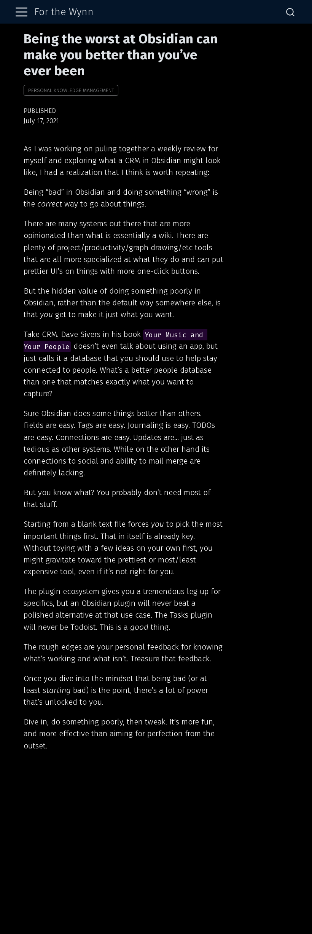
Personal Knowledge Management (71, 90)
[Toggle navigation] (21, 12)
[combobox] (290, 12)
